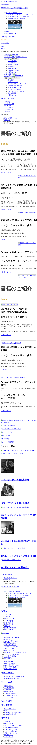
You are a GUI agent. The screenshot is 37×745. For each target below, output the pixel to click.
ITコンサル (7, 639)
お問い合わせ (12, 72)
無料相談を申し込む (8, 37)
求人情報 (7, 55)
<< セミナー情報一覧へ (7, 574)
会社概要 (11, 80)
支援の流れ (11, 66)
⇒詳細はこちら (6, 172)
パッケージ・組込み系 (11, 646)
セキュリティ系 (9, 650)
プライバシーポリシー (11, 733)
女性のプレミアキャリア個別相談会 (18, 556)
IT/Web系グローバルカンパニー (14, 712)
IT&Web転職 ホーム (10, 118)
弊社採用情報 (12, 93)
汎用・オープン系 (10, 645)
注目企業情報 (8, 76)
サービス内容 (12, 61)
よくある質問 (8, 74)
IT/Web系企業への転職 (11, 678)
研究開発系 (7, 658)
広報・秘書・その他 (10, 669)
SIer (5, 710)
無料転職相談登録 (10, 628)
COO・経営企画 (9, 663)
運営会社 (7, 78)
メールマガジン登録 (10, 695)
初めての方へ (12, 63)
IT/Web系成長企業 (10, 714)
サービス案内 (8, 105)
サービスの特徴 (13, 64)
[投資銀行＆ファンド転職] (16, 18)
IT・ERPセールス (10, 643)
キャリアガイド (9, 57)
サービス (7, 59)
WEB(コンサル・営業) (11, 654)
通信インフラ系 (9, 648)
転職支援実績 (12, 68)
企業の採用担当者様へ (15, 85)
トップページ (8, 614)
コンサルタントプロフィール (17, 84)
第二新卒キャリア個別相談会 (15, 567)
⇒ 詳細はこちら (6, 335)
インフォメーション (14, 87)
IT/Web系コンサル (10, 709)
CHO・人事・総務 (10, 667)
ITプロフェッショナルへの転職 (14, 676)
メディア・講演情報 (14, 89)
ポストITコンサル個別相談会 (15, 503)
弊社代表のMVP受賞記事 (16, 91)
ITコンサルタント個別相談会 (15, 479)
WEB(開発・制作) (10, 656)
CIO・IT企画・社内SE (11, 641)
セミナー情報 (8, 697)
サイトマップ (8, 737)
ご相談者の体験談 (13, 70)
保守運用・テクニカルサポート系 (15, 652)
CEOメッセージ (13, 82)
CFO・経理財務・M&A (11, 665)
